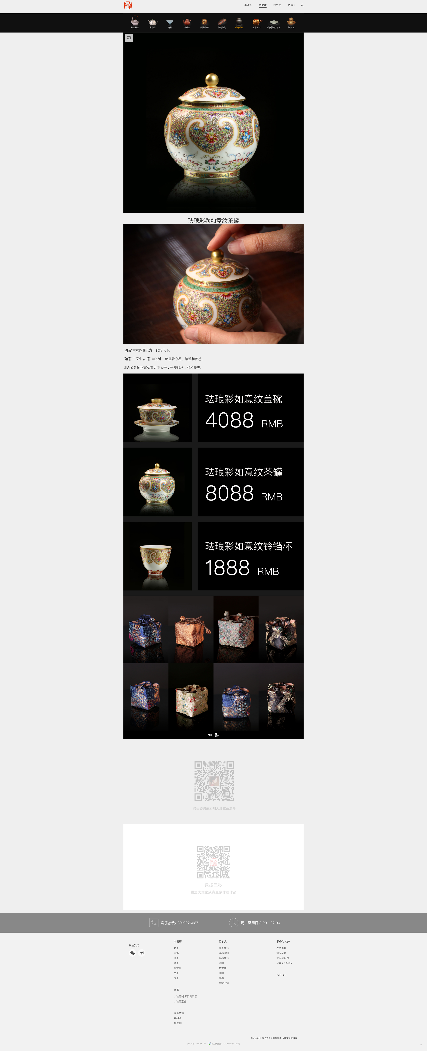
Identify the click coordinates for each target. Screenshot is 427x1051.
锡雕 (221, 963)
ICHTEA (282, 974)
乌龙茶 (177, 968)
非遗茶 (248, 6)
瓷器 (170, 27)
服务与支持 (283, 941)
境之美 (277, 6)
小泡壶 (152, 27)
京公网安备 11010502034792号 (225, 1043)
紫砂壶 (187, 27)
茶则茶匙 (222, 27)
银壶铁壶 (135, 27)
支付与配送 (283, 958)
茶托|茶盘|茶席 (274, 27)
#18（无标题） (285, 963)
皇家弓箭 (224, 983)
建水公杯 (257, 27)
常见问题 (282, 953)
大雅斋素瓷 (180, 1001)
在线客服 (282, 948)
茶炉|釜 (291, 27)
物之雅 (263, 6)
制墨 (221, 978)
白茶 (176, 973)
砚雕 (221, 973)
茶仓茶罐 (239, 27)
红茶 (176, 958)
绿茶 (176, 978)
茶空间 (178, 1023)
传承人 (292, 6)
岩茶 (176, 948)
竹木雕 (222, 968)
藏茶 (176, 963)
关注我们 (134, 945)
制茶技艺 (224, 948)
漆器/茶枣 (204, 27)
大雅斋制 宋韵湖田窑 (185, 996)
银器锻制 (224, 953)
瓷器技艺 (224, 958)
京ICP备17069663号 (196, 1043)
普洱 (176, 953)
